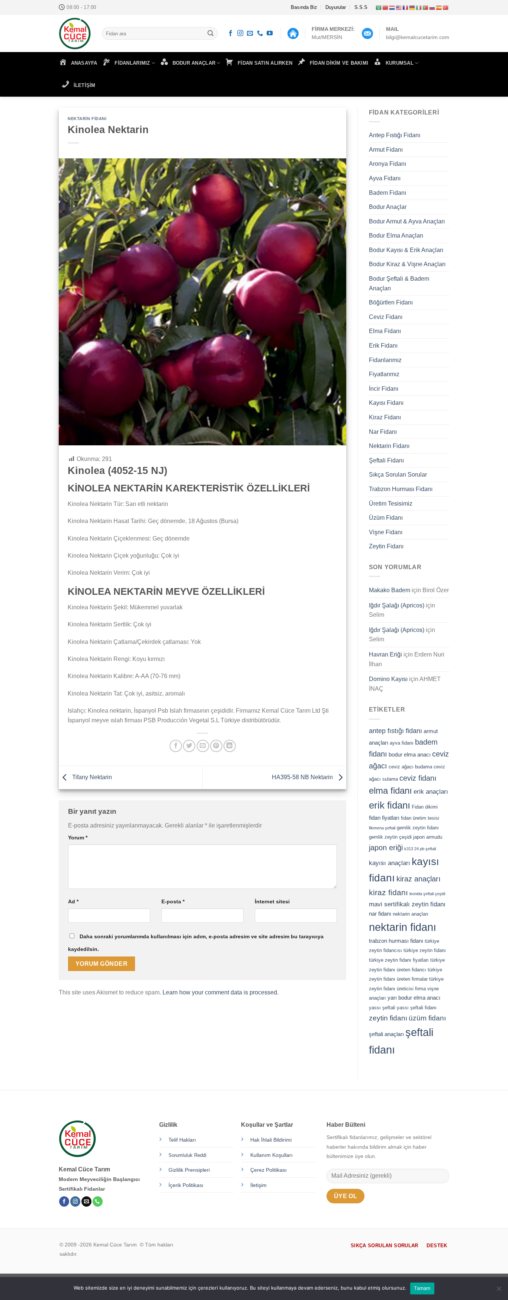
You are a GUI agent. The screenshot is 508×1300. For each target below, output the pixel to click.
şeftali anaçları (386, 1034)
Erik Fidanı (383, 345)
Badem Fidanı (387, 193)
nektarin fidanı (402, 927)
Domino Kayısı (388, 679)
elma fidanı (390, 791)
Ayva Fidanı (385, 178)
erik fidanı (389, 805)
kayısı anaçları (389, 862)
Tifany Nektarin (91, 777)
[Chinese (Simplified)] (385, 7)
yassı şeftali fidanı (417, 1007)
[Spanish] (439, 7)
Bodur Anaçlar (387, 207)
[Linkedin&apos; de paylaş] (230, 746)
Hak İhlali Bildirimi (271, 1140)
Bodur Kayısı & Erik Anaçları (406, 250)
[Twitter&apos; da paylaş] (189, 746)
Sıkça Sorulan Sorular (398, 474)
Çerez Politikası (268, 1170)
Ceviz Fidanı (385, 317)
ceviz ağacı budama (410, 767)
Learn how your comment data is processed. (221, 992)
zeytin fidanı (388, 1018)
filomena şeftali (382, 828)
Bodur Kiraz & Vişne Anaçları (407, 264)
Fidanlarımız (385, 360)
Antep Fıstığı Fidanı (394, 135)
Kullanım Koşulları (271, 1155)
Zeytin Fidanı (386, 546)
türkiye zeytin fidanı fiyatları (399, 960)
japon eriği (386, 847)
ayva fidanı (402, 743)
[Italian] (419, 7)
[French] (405, 7)
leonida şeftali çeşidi (427, 893)
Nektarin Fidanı (87, 118)
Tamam (422, 1288)
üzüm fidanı (427, 1018)
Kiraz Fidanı (385, 417)
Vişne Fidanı (385, 532)
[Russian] (432, 7)
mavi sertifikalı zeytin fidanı (407, 904)
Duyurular (335, 7)
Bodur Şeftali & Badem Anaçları (399, 283)
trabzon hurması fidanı (396, 941)
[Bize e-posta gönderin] (250, 33)
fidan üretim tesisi (420, 818)
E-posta (172, 901)
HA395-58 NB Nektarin (303, 777)
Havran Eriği (385, 654)
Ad (73, 901)
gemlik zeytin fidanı (418, 827)
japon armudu (427, 837)
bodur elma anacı (410, 754)
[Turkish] (446, 7)
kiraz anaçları (418, 879)
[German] (412, 7)
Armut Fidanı (386, 149)
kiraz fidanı (388, 892)
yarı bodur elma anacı (414, 997)
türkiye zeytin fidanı (424, 950)
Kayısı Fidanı (386, 403)
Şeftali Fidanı (386, 460)
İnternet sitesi (272, 901)
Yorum (77, 838)
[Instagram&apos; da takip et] (240, 33)
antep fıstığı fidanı (395, 731)
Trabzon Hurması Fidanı (401, 489)
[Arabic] (379, 7)
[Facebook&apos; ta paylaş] (176, 746)
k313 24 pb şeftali (420, 848)
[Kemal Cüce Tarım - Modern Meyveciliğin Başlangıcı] (75, 33)
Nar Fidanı (383, 432)
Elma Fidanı (385, 331)
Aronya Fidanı (387, 164)
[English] (399, 7)
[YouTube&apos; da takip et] (270, 33)
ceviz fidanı (418, 778)
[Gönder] (210, 33)
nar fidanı (380, 913)
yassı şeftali (382, 1007)
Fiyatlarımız (384, 374)
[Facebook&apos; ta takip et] (231, 33)
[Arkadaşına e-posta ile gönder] (203, 746)
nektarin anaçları (410, 914)
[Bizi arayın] (260, 33)
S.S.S (360, 7)
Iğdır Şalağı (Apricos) (396, 605)
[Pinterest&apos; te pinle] (216, 746)
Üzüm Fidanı (386, 517)
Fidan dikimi (425, 807)
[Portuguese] (425, 7)
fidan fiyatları (384, 817)
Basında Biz (304, 7)
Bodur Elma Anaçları (396, 235)
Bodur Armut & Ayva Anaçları (407, 221)
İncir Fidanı (383, 389)
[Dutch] (392, 7)
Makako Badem (389, 590)
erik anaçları (431, 791)
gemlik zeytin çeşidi (390, 837)
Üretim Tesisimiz (390, 503)
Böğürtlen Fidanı (391, 302)
